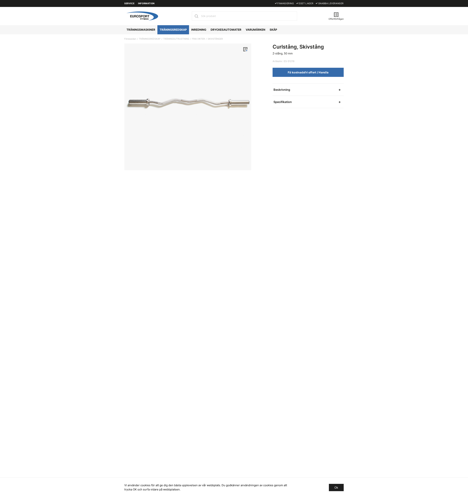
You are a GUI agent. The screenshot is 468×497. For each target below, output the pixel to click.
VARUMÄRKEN (255, 29)
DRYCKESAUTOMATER (226, 29)
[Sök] (196, 16)
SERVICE (129, 3)
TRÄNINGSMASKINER (141, 29)
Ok (336, 487)
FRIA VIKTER (198, 38)
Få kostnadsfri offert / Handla (308, 72)
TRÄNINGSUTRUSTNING (176, 38)
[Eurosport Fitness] (141, 16)
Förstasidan (130, 38)
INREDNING (198, 29)
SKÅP (273, 29)
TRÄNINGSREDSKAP (173, 29)
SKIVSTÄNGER (215, 38)
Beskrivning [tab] (281, 89)
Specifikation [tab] (282, 102)
